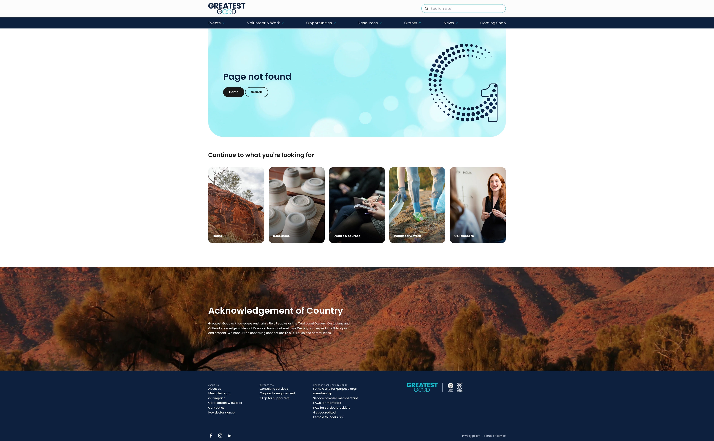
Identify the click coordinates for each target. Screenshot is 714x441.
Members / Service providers (330, 385)
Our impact (216, 398)
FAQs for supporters (275, 398)
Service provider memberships (335, 398)
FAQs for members (327, 403)
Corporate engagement (277, 393)
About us (214, 389)
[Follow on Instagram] (220, 435)
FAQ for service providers (331, 408)
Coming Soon (493, 22)
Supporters (267, 385)
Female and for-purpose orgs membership (335, 391)
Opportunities (319, 22)
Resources (368, 22)
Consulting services (274, 389)
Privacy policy (471, 436)
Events (214, 22)
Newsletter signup (221, 412)
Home (233, 92)
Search (256, 92)
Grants (410, 22)
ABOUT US (213, 385)
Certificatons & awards (225, 403)
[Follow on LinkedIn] (229, 435)
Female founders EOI (328, 417)
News (449, 22)
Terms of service (495, 436)
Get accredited (324, 412)
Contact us (216, 408)
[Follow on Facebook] (210, 435)
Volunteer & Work (263, 22)
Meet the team (219, 393)
